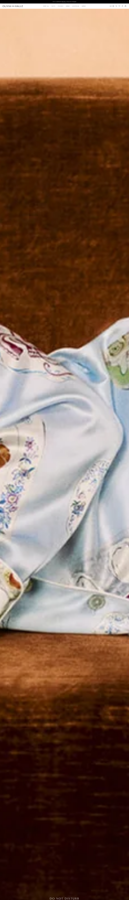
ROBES (68, 6)
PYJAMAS (60, 6)
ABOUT (84, 6)
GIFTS (53, 6)
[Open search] (116, 6)
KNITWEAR (75, 6)
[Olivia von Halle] (13, 6)
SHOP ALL (46, 6)
